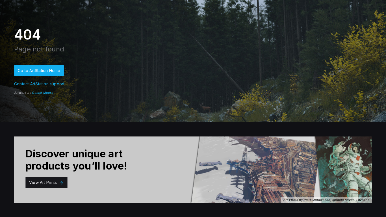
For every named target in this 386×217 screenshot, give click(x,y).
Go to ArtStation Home (39, 70)
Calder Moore (42, 93)
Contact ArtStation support (39, 83)
